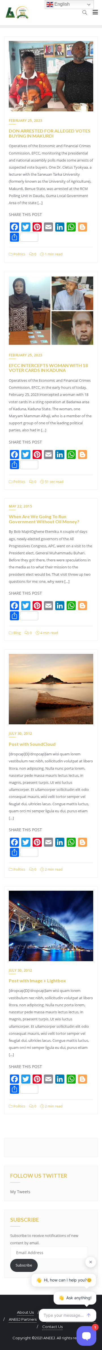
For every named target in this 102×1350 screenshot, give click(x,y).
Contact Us (52, 1326)
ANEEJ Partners (23, 1319)
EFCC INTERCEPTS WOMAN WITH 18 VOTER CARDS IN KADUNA (48, 368)
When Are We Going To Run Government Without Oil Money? (44, 519)
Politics (18, 254)
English (61, 4)
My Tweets (20, 1191)
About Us (25, 1312)
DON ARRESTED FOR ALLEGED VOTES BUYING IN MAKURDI (49, 133)
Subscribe (24, 1265)
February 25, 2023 (25, 120)
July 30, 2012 (20, 733)
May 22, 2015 (20, 506)
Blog (16, 632)
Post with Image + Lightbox (37, 980)
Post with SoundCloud (32, 744)
